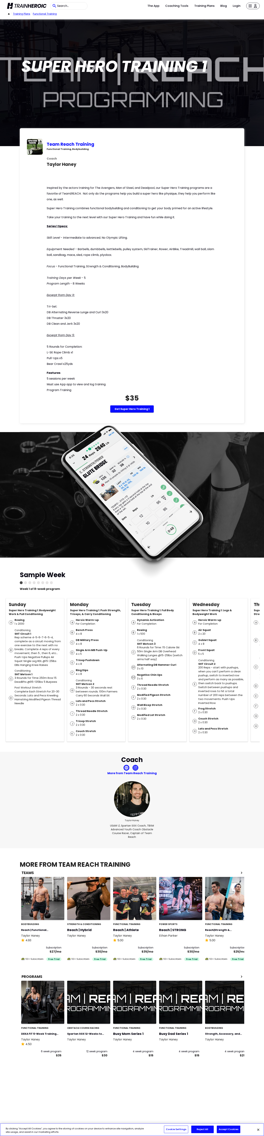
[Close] (258, 1130)
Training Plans (204, 6)
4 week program (143, 1051)
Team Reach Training (70, 144)
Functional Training (45, 14)
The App (153, 6)
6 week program (51, 1051)
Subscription (53, 947)
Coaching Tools (176, 6)
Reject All (202, 1129)
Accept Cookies (228, 1129)
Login (236, 6)
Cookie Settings (176, 1129)
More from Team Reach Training (132, 773)
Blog (223, 6)
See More (52, 913)
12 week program (96, 1051)
